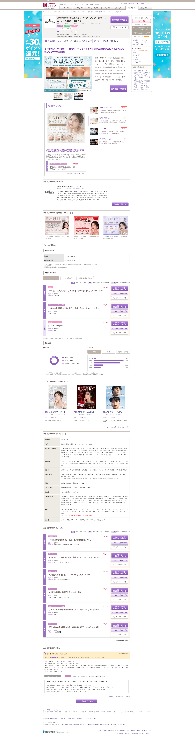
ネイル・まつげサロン (92, 8)
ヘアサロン (66, 8)
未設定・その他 (123, 352)
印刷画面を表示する (122, 640)
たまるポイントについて (140, 40)
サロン (135, 52)
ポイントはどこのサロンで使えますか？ (141, 78)
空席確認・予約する (119, 20)
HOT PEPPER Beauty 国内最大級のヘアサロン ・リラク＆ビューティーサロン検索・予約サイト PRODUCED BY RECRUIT (50, 6)
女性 (94, 352)
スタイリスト (137, 55)
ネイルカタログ (105, 8)
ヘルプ (150, 3)
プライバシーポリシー (137, 733)
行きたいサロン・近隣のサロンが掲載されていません (141, 74)
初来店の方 (68, 278)
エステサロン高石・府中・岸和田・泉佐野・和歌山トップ (95, 12)
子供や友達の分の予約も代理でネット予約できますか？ (141, 82)
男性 (108, 352)
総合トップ (46, 12)
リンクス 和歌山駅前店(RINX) (90, 724)
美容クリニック (145, 8)
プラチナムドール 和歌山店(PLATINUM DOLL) (71, 724)
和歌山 (97, 711)
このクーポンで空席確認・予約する (119, 288)
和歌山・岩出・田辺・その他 (72, 711)
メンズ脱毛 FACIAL (114, 412)
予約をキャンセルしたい (140, 85)
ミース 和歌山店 (103, 724)
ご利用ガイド (148, 733)
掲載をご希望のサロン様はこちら (141, 730)
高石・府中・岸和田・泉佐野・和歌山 (53, 711)
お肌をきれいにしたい (118, 711)
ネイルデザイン (137, 62)
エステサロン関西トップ (72, 12)
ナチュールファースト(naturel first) (116, 724)
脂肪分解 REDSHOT (85, 412)
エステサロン (132, 8)
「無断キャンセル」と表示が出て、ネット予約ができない (141, 88)
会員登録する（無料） (141, 24)
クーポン (135, 57)
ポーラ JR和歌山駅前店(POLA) (51, 724)
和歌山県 (84, 711)
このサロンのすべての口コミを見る (119, 696)
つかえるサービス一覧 (139, 42)
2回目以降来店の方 (85, 278)
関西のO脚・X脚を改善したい (51, 718)
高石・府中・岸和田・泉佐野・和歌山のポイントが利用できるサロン (78, 718)
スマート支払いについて (140, 71)
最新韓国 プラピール (57, 412)
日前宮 (109, 711)
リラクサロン (119, 8)
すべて (51, 278)
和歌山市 (91, 711)
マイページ (141, 3)
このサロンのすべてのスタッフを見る (118, 427)
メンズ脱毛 (141, 711)
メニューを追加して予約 (120, 293)
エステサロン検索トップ (128, 3)
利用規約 (127, 733)
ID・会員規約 (120, 733)
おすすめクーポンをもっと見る (76, 174)
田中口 (103, 711)
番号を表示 (64, 439)
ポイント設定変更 (138, 44)
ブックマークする (121, 27)
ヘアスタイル (79, 8)
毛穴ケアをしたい (131, 711)
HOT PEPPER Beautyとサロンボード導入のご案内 (114, 730)
